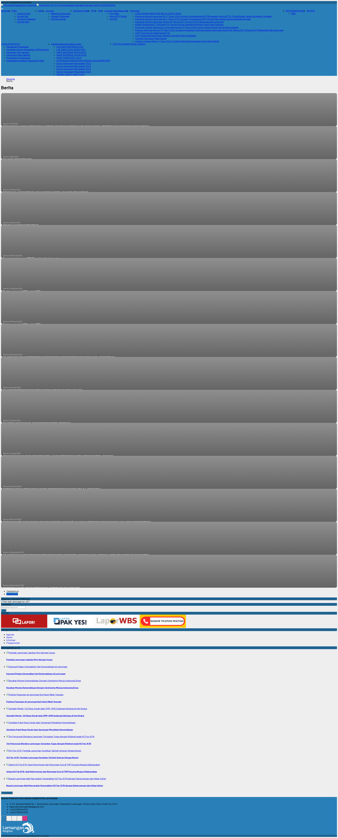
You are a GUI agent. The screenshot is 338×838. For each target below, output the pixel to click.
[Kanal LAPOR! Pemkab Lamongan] (9, 819)
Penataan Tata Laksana (17, 52)
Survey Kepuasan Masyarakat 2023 (73, 66)
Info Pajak (114, 13)
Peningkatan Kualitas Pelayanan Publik (25, 60)
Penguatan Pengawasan (18, 57)
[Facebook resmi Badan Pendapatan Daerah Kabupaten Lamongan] (14, 819)
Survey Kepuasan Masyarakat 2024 (73, 69)
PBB (293, 13)
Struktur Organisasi (26, 19)
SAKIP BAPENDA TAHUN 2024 (71, 55)
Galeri (40, 10)
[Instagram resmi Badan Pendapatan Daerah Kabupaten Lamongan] (24, 819)
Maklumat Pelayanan (61, 13)
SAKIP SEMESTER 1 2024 (68, 57)
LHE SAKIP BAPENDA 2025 (69, 46)
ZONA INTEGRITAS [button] (10, 44)
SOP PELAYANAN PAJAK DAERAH (129, 44)
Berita (9, 637)
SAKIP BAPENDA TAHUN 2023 (71, 52)
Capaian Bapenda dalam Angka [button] (66, 44)
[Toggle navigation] (2, 8)
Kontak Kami (23, 21)
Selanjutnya (12, 594)
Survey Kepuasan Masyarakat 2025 (73, 71)
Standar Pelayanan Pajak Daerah (151, 38)
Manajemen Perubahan (17, 46)
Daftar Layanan (58, 19)
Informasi (10, 640)
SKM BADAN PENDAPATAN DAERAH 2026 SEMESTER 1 (83, 60)
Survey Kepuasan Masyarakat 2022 (73, 63)
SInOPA (113, 19)
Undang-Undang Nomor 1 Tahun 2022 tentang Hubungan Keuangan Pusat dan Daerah (177, 41)
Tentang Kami (23, 13)
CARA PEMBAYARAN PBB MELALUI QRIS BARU (158, 13)
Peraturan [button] (135, 10)
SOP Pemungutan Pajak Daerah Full (152, 33)
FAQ (100, 10)
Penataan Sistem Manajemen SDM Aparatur (27, 49)
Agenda (10, 634)
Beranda (5, 10)
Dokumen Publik (81, 10)
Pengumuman (13, 642)
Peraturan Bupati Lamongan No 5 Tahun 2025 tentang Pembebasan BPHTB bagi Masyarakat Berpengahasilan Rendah (193, 19)
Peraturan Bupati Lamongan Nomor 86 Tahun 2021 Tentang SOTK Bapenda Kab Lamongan (179, 21)
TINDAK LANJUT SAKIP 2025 (70, 74)
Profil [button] (14, 10)
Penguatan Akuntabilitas (18, 55)
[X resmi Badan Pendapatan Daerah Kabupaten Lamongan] (19, 819)
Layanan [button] (50, 10)
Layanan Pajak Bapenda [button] (116, 10)
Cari (3, 610)
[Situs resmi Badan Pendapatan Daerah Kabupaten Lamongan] (3, 819)
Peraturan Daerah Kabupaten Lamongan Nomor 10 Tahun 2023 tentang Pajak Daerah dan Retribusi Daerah (186, 27)
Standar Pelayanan (60, 16)
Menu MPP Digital (118, 16)
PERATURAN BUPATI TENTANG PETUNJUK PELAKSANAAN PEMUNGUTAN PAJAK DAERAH (179, 24)
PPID (93, 10)
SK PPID (310, 10)
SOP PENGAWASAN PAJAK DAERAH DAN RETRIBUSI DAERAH (165, 35)
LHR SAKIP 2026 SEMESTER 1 (71, 49)
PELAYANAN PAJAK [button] (295, 10)
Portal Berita (7, 793)
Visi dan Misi (22, 16)
